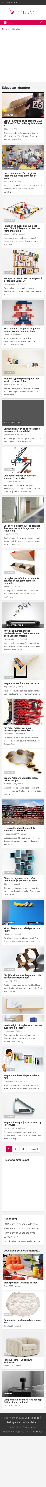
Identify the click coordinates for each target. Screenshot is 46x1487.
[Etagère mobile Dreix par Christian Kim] (23, 1060)
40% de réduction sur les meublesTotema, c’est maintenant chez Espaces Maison (22, 633)
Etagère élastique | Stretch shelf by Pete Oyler (22, 1123)
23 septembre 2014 (12, 284)
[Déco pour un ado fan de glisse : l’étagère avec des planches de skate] (23, 157)
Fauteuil (8, 1277)
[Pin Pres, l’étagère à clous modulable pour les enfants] (23, 712)
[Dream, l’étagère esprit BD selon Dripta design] (23, 762)
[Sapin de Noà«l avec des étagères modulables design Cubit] (23, 413)
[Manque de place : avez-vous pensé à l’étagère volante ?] (23, 262)
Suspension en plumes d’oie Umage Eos (22, 1321)
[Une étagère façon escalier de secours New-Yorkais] (23, 460)
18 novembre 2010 (11, 1128)
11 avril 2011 (8, 981)
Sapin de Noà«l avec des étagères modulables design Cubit (22, 430)
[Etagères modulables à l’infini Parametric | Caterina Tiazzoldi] (23, 862)
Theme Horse (28, 1427)
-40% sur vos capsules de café (21, 1224)
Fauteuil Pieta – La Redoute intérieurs (18, 1361)
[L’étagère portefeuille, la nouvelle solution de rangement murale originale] (23, 562)
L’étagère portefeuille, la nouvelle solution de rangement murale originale (21, 581)
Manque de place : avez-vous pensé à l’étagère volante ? (23, 279)
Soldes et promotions (13, 625)
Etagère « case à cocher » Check (21, 683)
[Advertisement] (23, 55)
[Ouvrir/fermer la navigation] (5, 22)
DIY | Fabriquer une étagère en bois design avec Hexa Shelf (22, 976)
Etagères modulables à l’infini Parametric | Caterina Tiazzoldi (20, 879)
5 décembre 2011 (11, 734)
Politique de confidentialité (22, 1422)
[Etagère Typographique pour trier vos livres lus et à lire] (23, 363)
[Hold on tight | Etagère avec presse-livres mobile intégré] (23, 1009)
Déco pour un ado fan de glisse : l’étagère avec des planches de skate (20, 176)
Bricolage (8, 115)
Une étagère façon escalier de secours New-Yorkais (20, 476)
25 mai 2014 (9, 334)
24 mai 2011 (8, 934)
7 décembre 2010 (11, 1081)
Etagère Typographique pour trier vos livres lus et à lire (21, 379)
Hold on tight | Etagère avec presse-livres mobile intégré (23, 1026)
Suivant (34, 1149)
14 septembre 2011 (11, 834)
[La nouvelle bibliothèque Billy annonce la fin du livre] (23, 812)
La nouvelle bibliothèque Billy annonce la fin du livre (19, 829)
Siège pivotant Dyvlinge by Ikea (20, 1282)
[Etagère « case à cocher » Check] (23, 667)
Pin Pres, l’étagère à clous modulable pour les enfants (18, 729)
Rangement (9, 167)
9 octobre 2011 (10, 784)
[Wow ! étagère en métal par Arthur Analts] (23, 912)
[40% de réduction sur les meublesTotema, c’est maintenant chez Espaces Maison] (23, 615)
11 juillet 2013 (9, 534)
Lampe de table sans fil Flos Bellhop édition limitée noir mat (23, 1400)
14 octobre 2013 (10, 481)
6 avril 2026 (8, 1326)
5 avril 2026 (8, 1366)
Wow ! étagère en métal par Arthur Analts (22, 929)
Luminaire (8, 1314)
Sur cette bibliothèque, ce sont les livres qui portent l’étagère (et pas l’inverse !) (22, 528)
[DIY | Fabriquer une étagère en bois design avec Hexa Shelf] (23, 959)
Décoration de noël (12, 423)
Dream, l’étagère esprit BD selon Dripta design (21, 779)
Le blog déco (32, 1417)
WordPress (36, 1431)
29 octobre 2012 (10, 586)
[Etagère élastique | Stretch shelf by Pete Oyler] (23, 1106)
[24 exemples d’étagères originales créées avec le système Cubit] (23, 312)
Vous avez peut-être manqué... (22, 1250)
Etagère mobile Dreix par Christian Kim (22, 1076)
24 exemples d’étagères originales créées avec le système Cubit (22, 329)
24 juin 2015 (8, 129)
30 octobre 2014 (10, 234)
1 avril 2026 (8, 1405)
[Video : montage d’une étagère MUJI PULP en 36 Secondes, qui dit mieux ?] (23, 105)
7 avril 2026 (8, 1286)
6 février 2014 (9, 384)
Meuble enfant (10, 722)
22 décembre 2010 (11, 1031)
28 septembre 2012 (11, 639)
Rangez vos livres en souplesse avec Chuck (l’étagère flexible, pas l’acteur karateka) (22, 228)
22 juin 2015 (8, 181)
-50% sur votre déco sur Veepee (21, 1228)
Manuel (18, 129)
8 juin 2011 (8, 884)
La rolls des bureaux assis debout (22, 1241)
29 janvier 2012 (10, 687)
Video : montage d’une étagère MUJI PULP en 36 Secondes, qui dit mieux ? (23, 123)
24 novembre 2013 (11, 434)
